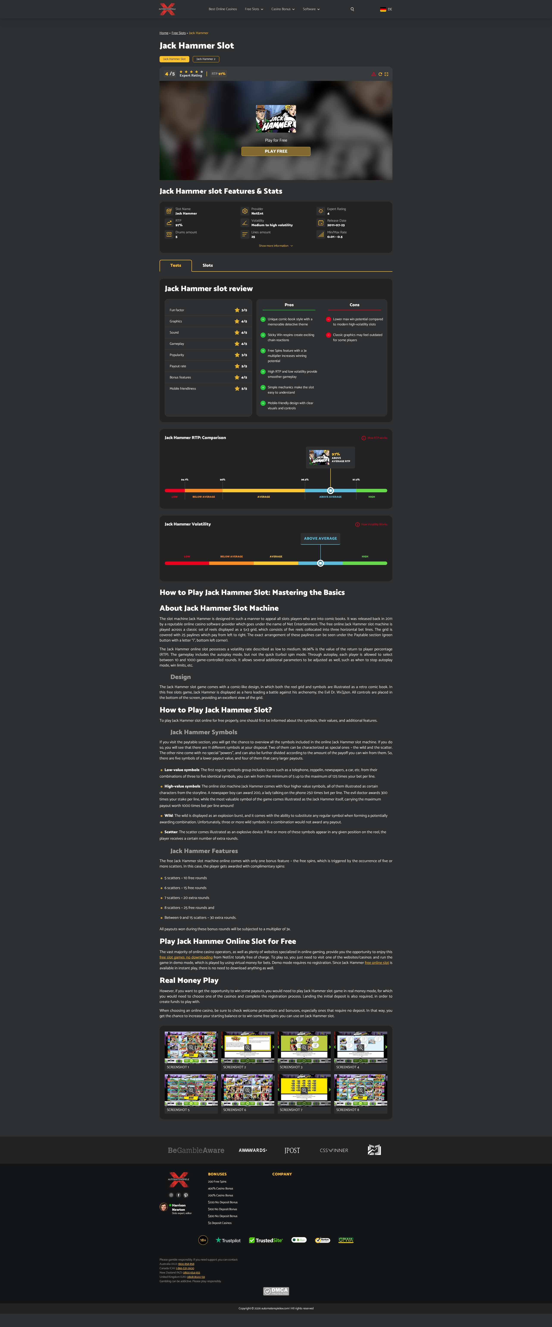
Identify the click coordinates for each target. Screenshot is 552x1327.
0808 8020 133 (196, 1277)
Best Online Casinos (223, 9)
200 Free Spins (217, 1182)
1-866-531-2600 (185, 1268)
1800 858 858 (186, 1264)
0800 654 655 (191, 1272)
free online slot (377, 963)
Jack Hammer (186, 213)
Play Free (276, 151)
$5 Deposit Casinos (220, 1223)
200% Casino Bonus (220, 1196)
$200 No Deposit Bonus (223, 1202)
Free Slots (252, 9)
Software (309, 9)
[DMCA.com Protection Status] (276, 1294)
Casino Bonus (281, 9)
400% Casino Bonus (220, 1189)
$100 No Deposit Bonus (222, 1209)
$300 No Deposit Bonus (222, 1216)
